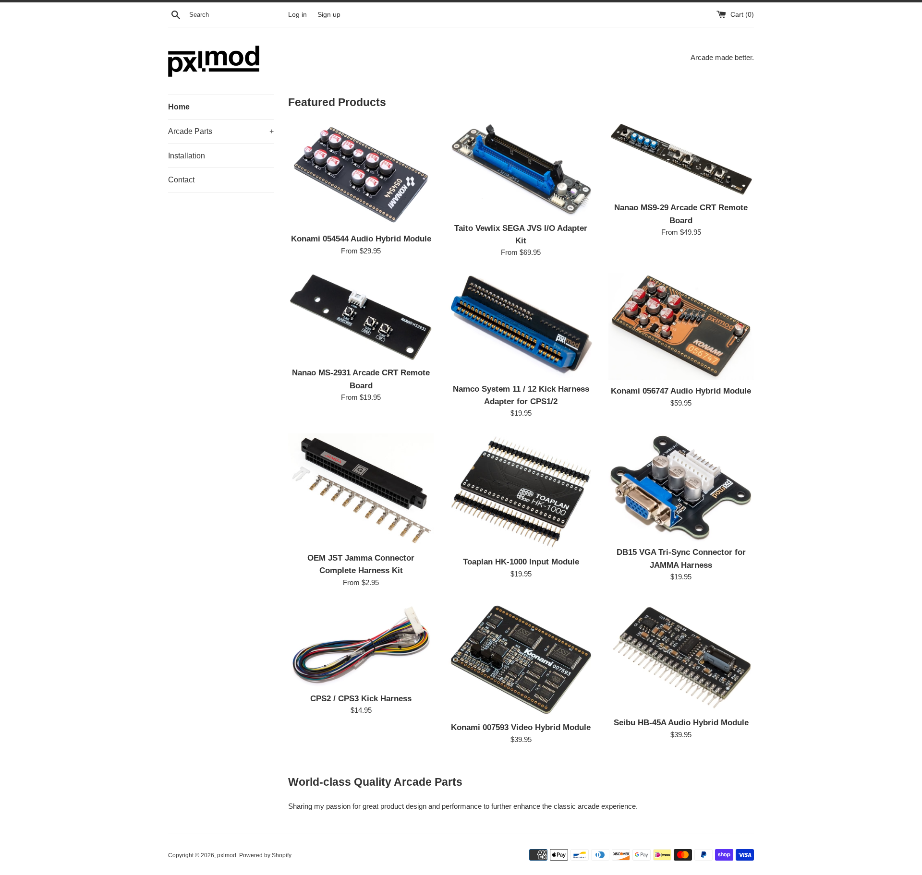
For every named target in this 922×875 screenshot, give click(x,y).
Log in (297, 14)
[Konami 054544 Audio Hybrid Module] (361, 174)
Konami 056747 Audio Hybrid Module (681, 390)
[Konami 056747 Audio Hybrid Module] (681, 326)
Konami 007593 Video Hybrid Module (521, 727)
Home (179, 107)
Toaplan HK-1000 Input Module (521, 561)
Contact (181, 180)
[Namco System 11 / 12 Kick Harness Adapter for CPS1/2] (521, 325)
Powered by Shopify (265, 855)
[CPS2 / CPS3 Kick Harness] (361, 645)
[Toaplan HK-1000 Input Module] (521, 492)
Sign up (328, 14)
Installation (186, 156)
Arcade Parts (221, 131)
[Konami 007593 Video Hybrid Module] (521, 660)
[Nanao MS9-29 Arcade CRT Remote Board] (681, 159)
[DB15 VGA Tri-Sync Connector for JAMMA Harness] (681, 487)
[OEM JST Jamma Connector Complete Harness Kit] (361, 490)
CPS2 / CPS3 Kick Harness (361, 698)
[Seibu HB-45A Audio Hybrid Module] (681, 657)
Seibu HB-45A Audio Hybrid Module (681, 722)
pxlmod (226, 855)
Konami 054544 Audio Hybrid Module (361, 238)
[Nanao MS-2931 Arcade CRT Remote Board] (361, 317)
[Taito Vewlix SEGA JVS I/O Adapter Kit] (521, 169)
